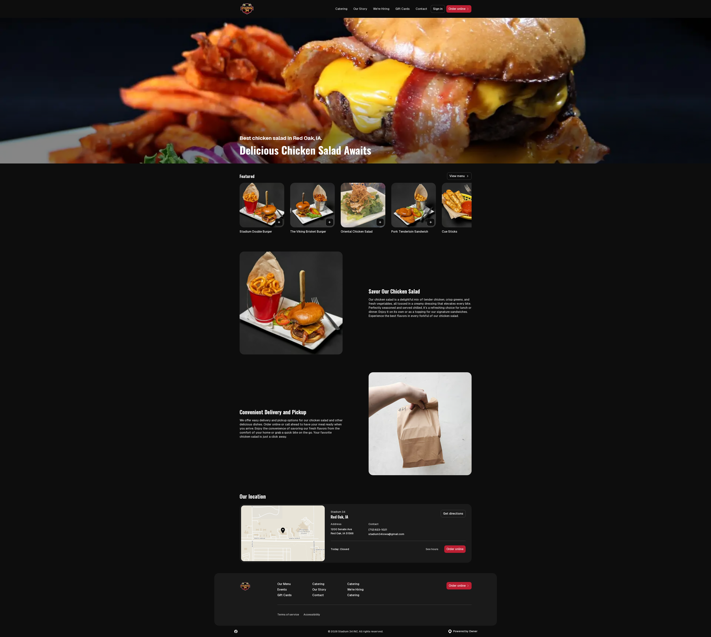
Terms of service (288, 614)
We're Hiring (381, 9)
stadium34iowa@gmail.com (386, 534)
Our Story (360, 9)
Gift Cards (402, 9)
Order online (454, 549)
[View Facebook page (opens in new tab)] (236, 631)
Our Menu (284, 584)
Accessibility (312, 614)
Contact (421, 9)
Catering (341, 9)
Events (282, 589)
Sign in (438, 9)
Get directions (453, 514)
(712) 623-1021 (377, 529)
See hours (432, 549)
